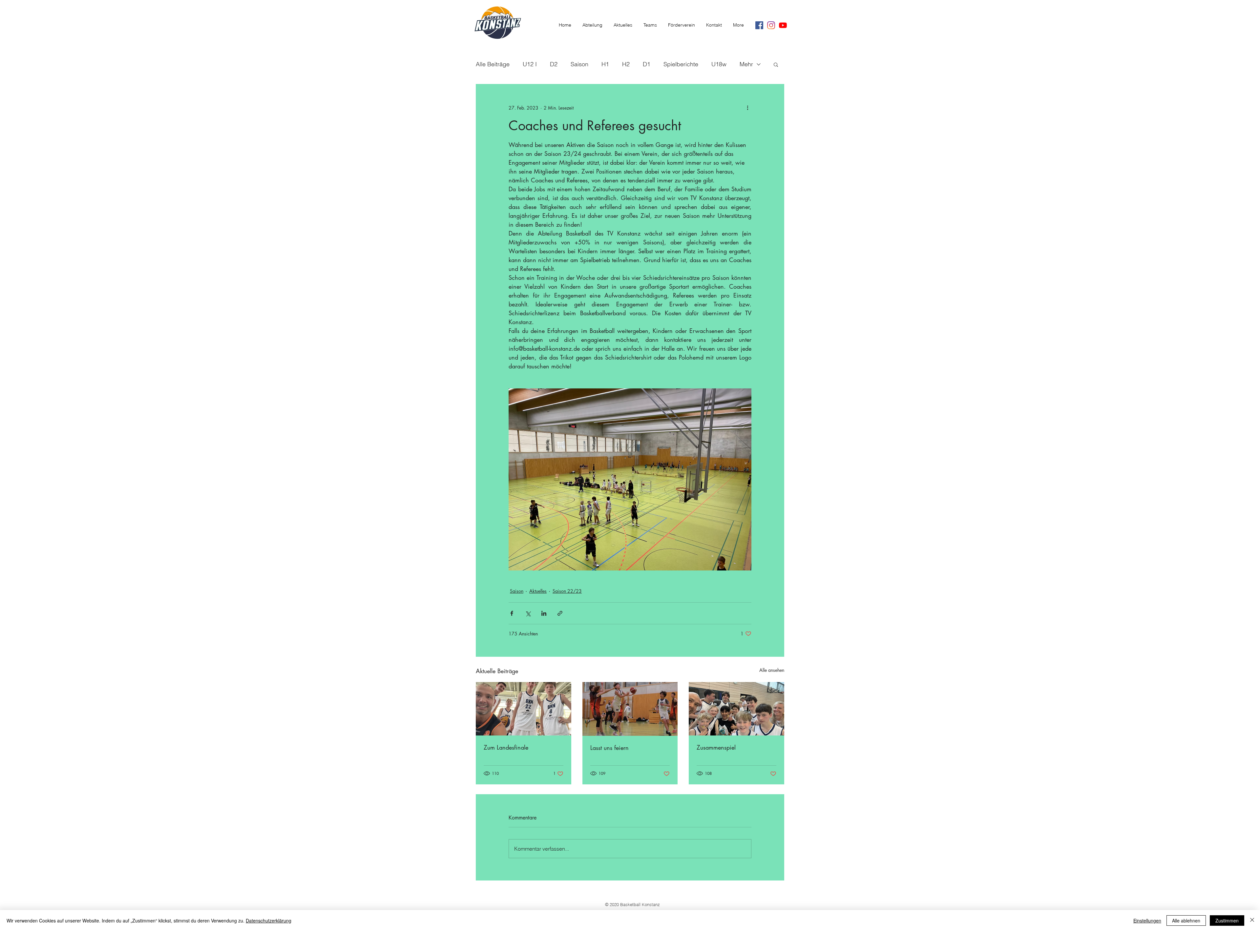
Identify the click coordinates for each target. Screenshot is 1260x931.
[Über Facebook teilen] (512, 613)
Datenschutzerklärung (268, 920)
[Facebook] (759, 25)
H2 (626, 64)
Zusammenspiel (716, 747)
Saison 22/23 (567, 591)
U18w (718, 64)
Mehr (746, 64)
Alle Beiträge (493, 64)
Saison (579, 64)
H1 (605, 64)
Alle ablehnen (1186, 920)
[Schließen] (1252, 920)
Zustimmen (1227, 920)
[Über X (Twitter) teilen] (528, 613)
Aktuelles (538, 591)
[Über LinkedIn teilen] (544, 613)
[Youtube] (783, 25)
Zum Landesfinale (506, 747)
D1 (646, 64)
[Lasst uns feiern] (630, 709)
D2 (553, 64)
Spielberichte (680, 64)
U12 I (530, 64)
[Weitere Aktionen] (747, 108)
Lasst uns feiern (609, 748)
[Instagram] (771, 25)
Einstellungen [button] (1147, 920)
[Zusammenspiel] (736, 708)
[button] (776, 64)
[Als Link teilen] (560, 613)
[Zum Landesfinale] (523, 708)
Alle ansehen (771, 670)
